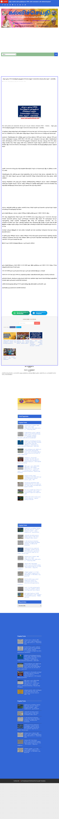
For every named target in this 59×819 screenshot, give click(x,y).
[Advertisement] (29, 40)
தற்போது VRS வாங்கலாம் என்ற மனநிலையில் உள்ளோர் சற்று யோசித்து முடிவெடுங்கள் (9, 342)
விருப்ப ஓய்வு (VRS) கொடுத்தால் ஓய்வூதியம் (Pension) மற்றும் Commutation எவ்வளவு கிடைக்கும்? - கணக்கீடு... (36, 343)
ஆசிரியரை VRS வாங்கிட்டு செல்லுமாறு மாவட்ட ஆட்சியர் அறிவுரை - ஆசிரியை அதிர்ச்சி (23, 342)
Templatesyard (25, 780)
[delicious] (25, 4)
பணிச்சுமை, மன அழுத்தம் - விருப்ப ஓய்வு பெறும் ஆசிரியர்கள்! (9, 358)
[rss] (18, 4)
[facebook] (2, 4)
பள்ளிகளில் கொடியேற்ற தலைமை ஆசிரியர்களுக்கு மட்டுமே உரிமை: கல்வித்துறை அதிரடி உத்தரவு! (31, 536)
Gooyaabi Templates (40, 780)
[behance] (20, 4)
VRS (25, 81)
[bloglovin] (13, 4)
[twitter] (5, 4)
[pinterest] (10, 4)
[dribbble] (15, 4)
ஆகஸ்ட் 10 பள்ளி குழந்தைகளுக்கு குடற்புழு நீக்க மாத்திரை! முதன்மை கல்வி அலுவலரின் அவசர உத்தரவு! (32, 589)
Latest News (21, 81)
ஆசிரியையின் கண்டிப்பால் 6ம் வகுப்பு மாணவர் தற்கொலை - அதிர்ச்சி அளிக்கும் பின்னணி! (32, 498)
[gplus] (7, 4)
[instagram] (23, 4)
